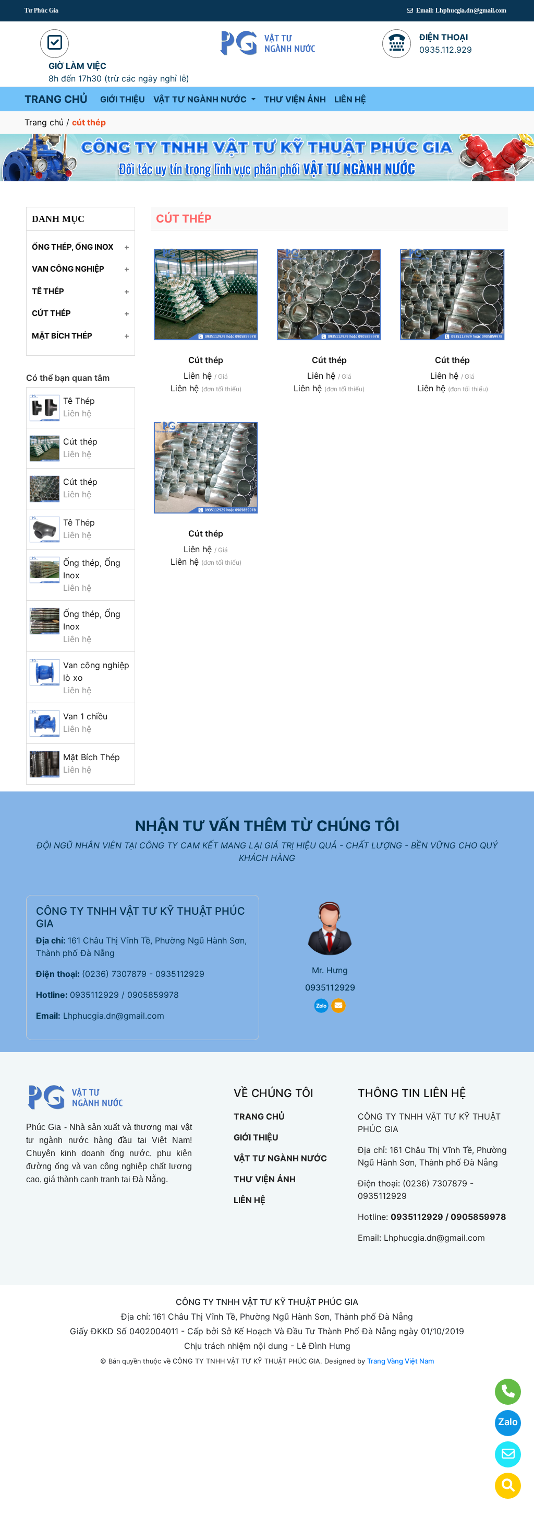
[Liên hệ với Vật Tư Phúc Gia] (501, 1392)
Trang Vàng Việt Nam (400, 1361)
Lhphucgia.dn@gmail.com (113, 1015)
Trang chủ (44, 122)
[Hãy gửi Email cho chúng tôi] (501, 1454)
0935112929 (330, 987)
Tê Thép (79, 400)
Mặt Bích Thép (91, 757)
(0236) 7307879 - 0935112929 (143, 974)
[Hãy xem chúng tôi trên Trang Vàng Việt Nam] (501, 1486)
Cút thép (80, 441)
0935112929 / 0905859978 (124, 994)
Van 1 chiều (85, 716)
